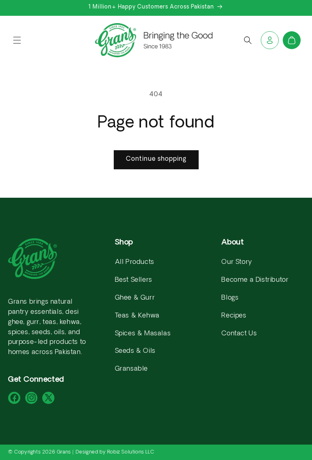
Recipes (233, 316)
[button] (17, 40)
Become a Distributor (254, 280)
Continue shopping (156, 159)
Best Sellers (133, 280)
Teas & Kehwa (137, 316)
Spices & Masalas (143, 333)
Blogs (229, 298)
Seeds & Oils (135, 351)
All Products (134, 262)
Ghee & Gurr (135, 298)
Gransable (131, 369)
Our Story (236, 262)
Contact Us (239, 333)
